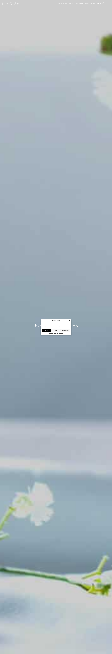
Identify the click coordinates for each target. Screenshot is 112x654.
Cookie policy (51, 333)
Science (65, 3)
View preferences (65, 330)
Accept (46, 330)
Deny (56, 330)
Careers (87, 3)
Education (71, 3)
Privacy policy (56, 333)
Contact (92, 3)
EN (107, 3)
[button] (69, 320)
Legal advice (61, 333)
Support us (100, 3)
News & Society (79, 3)
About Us (59, 3)
